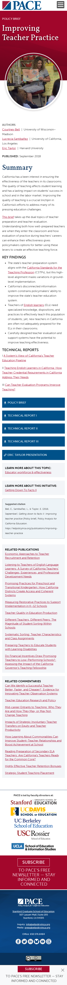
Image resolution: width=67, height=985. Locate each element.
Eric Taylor (9, 148)
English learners (34, 305)
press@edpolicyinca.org (37, 927)
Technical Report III (23, 441)
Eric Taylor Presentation (27, 454)
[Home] (21, 5)
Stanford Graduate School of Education (33, 911)
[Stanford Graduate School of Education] (33, 801)
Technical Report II (23, 428)
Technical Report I (22, 415)
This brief (8, 216)
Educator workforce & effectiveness (28, 472)
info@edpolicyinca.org (38, 924)
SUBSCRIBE (33, 862)
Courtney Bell (11, 129)
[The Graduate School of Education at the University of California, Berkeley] (33, 822)
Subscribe (33, 969)
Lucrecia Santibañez (15, 138)
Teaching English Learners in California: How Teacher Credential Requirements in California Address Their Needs (32, 372)
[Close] (62, 970)
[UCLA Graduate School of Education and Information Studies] (33, 846)
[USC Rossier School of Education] (33, 834)
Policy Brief (17, 402)
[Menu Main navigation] (60, 4)
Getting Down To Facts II (21, 490)
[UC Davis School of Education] (33, 811)
